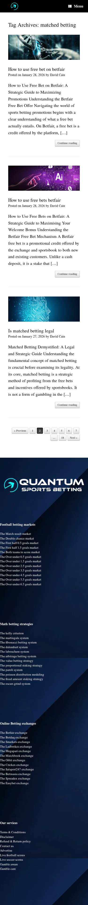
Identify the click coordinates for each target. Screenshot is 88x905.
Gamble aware (9, 864)
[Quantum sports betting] (14, 6)
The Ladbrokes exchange (16, 746)
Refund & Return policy (15, 841)
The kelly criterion (12, 633)
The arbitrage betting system (18, 656)
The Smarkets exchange (15, 742)
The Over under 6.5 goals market (20, 584)
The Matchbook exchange (16, 755)
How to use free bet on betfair (36, 69)
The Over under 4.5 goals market (20, 575)
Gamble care (8, 869)
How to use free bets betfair (34, 200)
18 (62, 438)
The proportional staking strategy (21, 665)
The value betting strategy (16, 660)
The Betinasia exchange (15, 774)
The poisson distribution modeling (22, 674)
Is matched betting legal (31, 330)
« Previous (20, 431)
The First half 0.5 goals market (19, 543)
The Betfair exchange (13, 732)
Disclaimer (7, 837)
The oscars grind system (15, 683)
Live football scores (12, 855)
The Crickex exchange (14, 765)
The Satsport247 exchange (17, 769)
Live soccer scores (11, 859)
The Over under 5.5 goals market (20, 579)
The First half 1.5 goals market (19, 547)
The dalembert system (14, 647)
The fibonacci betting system (18, 642)
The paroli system (11, 670)
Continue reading (67, 143)
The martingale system (14, 638)
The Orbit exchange (12, 760)
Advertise (6, 850)
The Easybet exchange (14, 783)
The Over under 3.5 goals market (20, 570)
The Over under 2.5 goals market (20, 566)
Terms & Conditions (13, 832)
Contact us (7, 846)
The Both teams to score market (20, 552)
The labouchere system (14, 651)
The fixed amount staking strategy (21, 679)
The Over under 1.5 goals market (20, 561)
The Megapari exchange (15, 751)
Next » (73, 438)
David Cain (57, 74)
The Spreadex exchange (15, 778)
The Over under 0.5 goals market (20, 557)
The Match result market (15, 534)
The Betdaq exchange (14, 737)
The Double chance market (17, 538)
